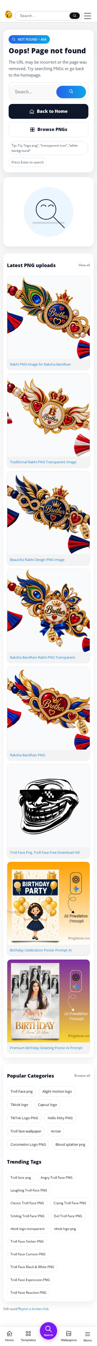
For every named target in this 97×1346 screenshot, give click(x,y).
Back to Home (52, 111)
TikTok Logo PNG (24, 1117)
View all (84, 265)
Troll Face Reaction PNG (28, 1292)
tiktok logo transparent (27, 1228)
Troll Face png (22, 1091)
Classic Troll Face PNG (27, 1203)
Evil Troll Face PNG (68, 1216)
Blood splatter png (70, 1144)
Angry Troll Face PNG (56, 1177)
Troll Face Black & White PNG (32, 1267)
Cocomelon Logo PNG (28, 1144)
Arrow (56, 1131)
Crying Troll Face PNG (70, 1203)
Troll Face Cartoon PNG (28, 1254)
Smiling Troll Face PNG (27, 1216)
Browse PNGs (52, 129)
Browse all (82, 1075)
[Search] (75, 15)
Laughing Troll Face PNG (29, 1190)
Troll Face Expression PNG (30, 1280)
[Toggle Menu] (87, 16)
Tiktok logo (19, 1104)
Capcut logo (47, 1104)
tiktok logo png (65, 1228)
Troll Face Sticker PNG (27, 1241)
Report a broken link (33, 1308)
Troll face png (21, 1177)
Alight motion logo (57, 1091)
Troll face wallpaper (26, 1131)
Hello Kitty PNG (60, 1117)
